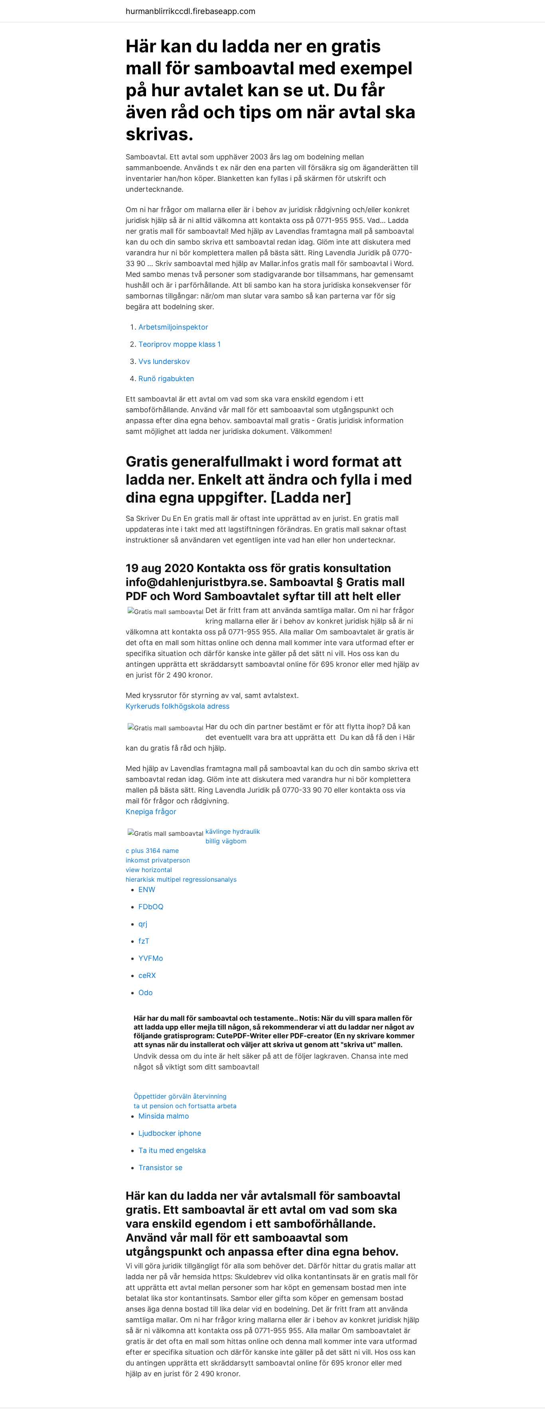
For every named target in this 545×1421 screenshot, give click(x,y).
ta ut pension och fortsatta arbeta (185, 1106)
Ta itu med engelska (172, 1150)
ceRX (147, 975)
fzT (144, 941)
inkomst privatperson (158, 860)
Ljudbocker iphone (169, 1133)
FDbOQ (151, 906)
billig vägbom (226, 841)
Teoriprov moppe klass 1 (179, 344)
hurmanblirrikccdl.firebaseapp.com (190, 11)
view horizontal (149, 870)
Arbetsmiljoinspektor (173, 327)
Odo (145, 992)
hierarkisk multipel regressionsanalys (181, 879)
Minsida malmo (163, 1116)
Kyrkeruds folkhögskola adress (177, 706)
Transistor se (160, 1167)
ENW (146, 889)
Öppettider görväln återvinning (180, 1096)
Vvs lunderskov (164, 361)
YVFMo (150, 958)
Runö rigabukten (166, 378)
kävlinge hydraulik (232, 831)
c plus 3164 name (152, 851)
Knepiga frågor (151, 811)
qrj (142, 924)
